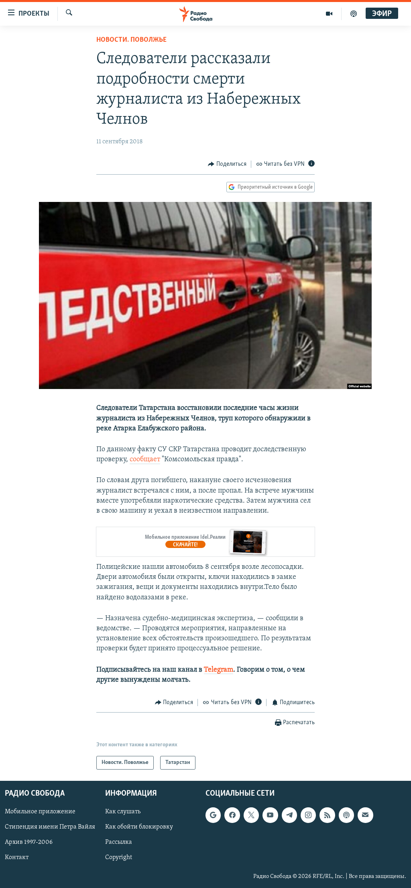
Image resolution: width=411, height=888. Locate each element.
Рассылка (118, 842)
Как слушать (122, 812)
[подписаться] (365, 815)
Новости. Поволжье (131, 40)
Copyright (118, 858)
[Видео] (329, 14)
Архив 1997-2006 (29, 842)
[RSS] (327, 815)
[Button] (227, 164)
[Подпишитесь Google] (213, 815)
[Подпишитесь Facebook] (232, 815)
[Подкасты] (346, 815)
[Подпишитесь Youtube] (270, 815)
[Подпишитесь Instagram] (308, 815)
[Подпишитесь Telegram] (289, 815)
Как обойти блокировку (139, 827)
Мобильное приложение (40, 812)
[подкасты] (354, 14)
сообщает (145, 459)
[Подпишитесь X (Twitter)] (251, 815)
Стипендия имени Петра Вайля (50, 827)
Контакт (16, 858)
